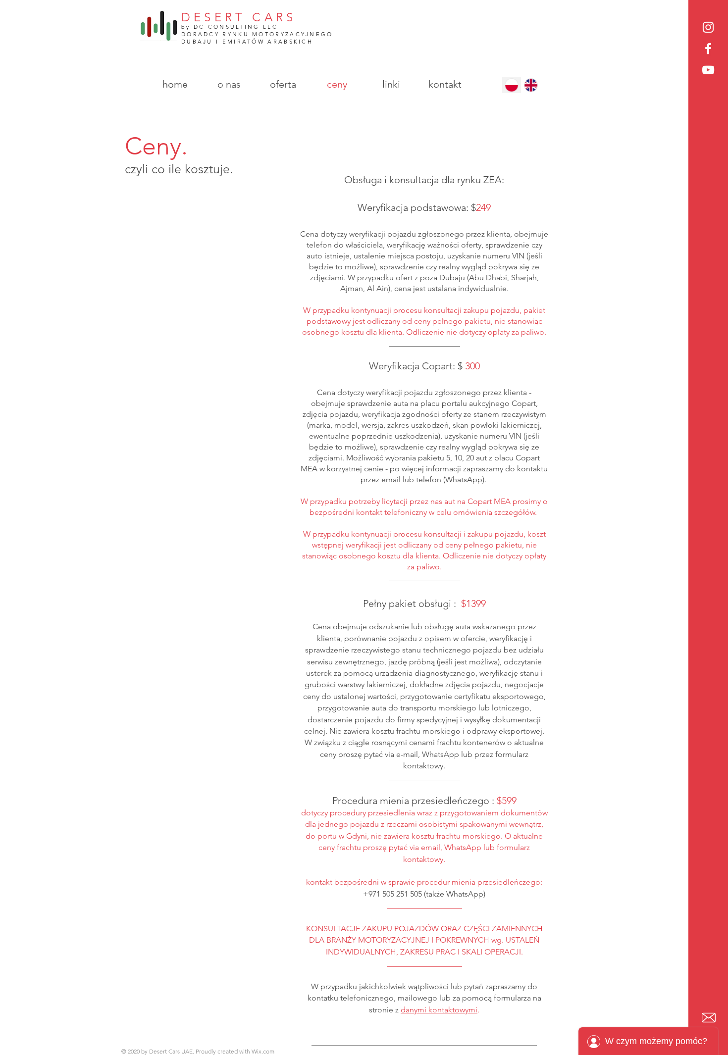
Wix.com (263, 1051)
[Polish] (511, 85)
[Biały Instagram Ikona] (708, 27)
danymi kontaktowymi (439, 1009)
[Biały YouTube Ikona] (708, 69)
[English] (530, 85)
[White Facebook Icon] (708, 48)
